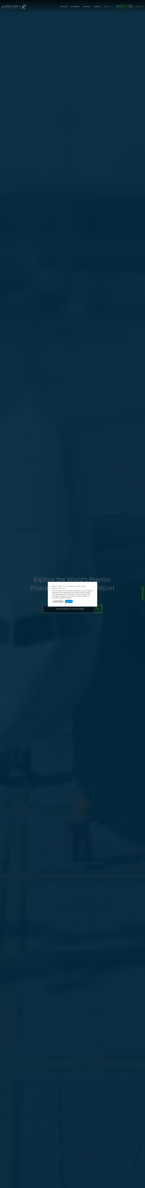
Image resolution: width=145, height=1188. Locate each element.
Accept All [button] (69, 601)
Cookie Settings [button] (58, 601)
